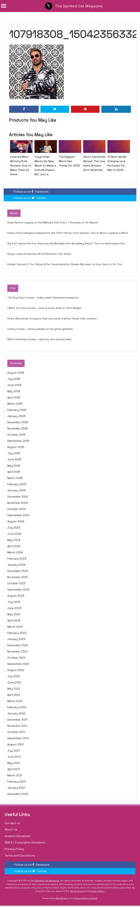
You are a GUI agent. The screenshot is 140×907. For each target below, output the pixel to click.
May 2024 (13, 540)
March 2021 (14, 775)
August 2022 (15, 670)
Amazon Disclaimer (17, 836)
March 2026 (15, 403)
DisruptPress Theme (86, 898)
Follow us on (31, 191)
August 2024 (15, 521)
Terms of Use (77, 891)
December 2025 (17, 422)
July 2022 (13, 676)
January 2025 (16, 490)
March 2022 (15, 701)
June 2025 (14, 459)
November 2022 (17, 651)
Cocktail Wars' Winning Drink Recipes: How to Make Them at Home (20, 165)
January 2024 (16, 564)
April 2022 (13, 695)
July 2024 (13, 527)
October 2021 (16, 732)
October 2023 (16, 583)
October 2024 (16, 509)
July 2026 (13, 379)
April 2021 (13, 769)
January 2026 (16, 416)
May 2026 (13, 391)
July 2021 (13, 750)
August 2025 (15, 447)
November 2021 (17, 726)
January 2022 (16, 713)
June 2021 (14, 757)
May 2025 (13, 465)
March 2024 (15, 552)
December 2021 (17, 719)
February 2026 (16, 410)
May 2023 (13, 614)
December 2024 (17, 496)
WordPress (62, 898)
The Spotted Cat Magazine (78, 6)
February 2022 (16, 707)
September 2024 (18, 515)
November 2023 (17, 577)
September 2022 (18, 664)
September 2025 (18, 441)
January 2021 (16, 787)
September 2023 (18, 589)
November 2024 (17, 503)
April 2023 (13, 620)
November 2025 (17, 428)
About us (11, 829)
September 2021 (18, 738)
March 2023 (15, 626)
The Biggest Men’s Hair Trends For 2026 (69, 161)
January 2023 (16, 639)
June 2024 (14, 533)
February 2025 (16, 484)
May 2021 (13, 763)
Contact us (12, 823)
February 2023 (16, 633)
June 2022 (14, 682)
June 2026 (14, 385)
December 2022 (17, 645)
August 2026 (15, 372)
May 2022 (13, 688)
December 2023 (17, 571)
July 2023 (13, 602)
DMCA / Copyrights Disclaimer (25, 842)
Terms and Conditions (20, 855)
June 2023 (14, 608)
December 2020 (17, 794)
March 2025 (15, 478)
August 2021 (15, 744)
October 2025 (16, 434)
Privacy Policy (14, 849)
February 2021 (16, 781)
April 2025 (13, 472)
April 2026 (13, 397)
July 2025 (13, 453)
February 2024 (16, 558)
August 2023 (15, 595)
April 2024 (13, 546)
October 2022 (16, 657)
